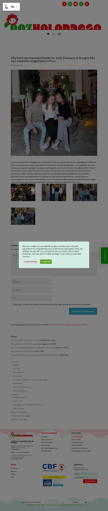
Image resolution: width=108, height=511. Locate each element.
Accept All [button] (46, 261)
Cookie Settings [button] (30, 261)
